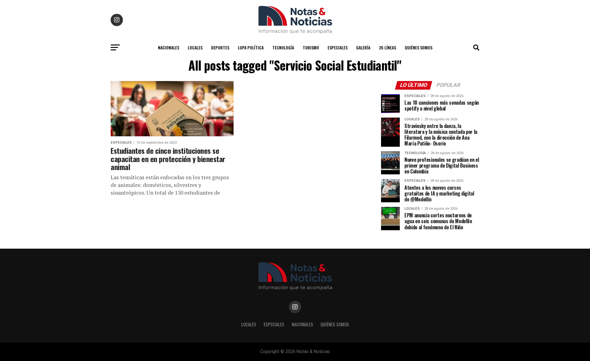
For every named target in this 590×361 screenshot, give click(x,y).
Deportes (220, 47)
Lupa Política (251, 47)
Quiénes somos (418, 47)
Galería (363, 47)
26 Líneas (387, 47)
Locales (195, 47)
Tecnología (283, 47)
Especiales (338, 47)
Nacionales (168, 47)
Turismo (311, 47)
